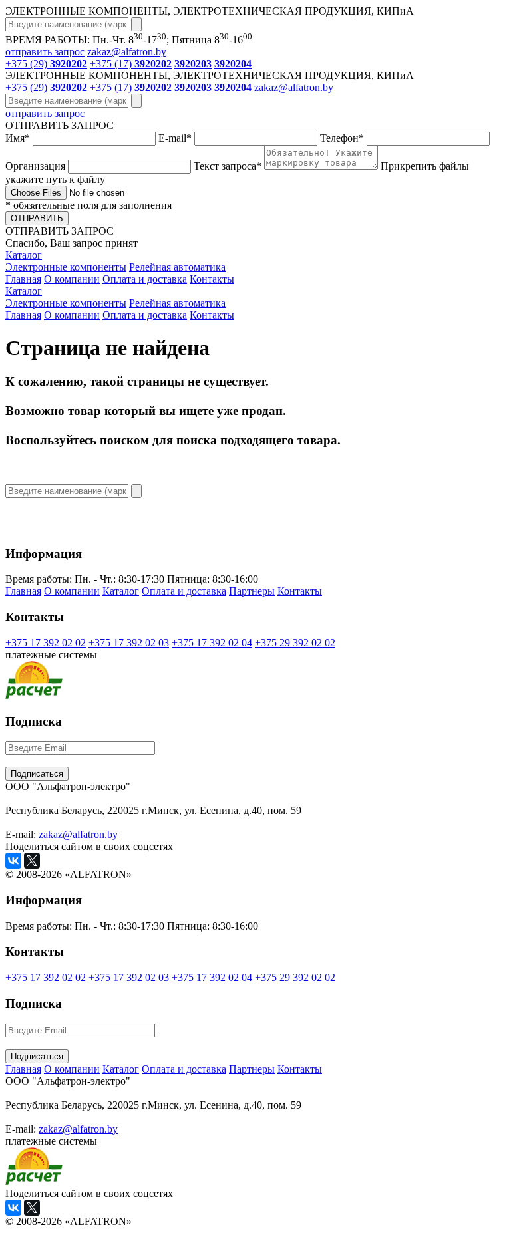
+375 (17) (131, 63)
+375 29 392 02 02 (295, 642)
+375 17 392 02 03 (128, 642)
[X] (32, 861)
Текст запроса (227, 166)
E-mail (175, 138)
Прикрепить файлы (237, 172)
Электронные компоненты (65, 267)
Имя (17, 138)
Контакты (212, 279)
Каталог (23, 255)
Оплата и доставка (144, 279)
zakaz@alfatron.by (126, 51)
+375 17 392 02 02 (45, 642)
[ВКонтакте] (13, 861)
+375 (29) (46, 63)
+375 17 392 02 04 (212, 642)
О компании (72, 279)
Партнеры (252, 591)
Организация (36, 166)
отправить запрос (45, 51)
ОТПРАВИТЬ (37, 218)
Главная (23, 279)
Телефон (342, 138)
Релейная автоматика (177, 267)
